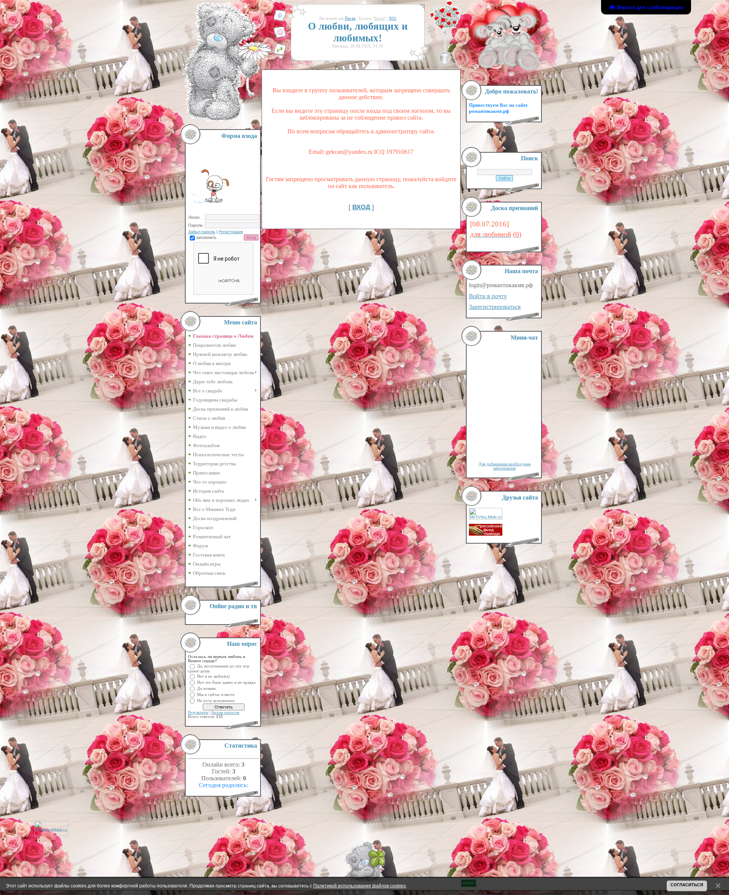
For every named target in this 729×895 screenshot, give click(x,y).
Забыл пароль (201, 231)
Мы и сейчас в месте (216, 694)
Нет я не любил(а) (213, 676)
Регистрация (231, 231)
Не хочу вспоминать (216, 700)
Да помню (206, 688)
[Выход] (280, 53)
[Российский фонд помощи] (485, 534)
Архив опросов (225, 712)
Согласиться (687, 884)
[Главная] (280, 20)
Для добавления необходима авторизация (504, 466)
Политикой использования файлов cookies (359, 885)
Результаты (198, 712)
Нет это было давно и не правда (226, 682)
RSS (392, 18)
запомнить (206, 237)
